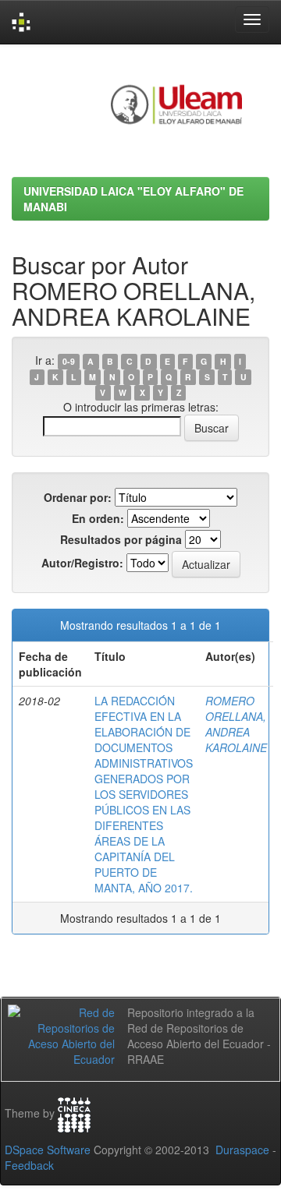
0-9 (68, 361)
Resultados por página (121, 539)
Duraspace (242, 1149)
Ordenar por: (78, 497)
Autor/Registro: (82, 562)
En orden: (98, 518)
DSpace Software (48, 1149)
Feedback (29, 1165)
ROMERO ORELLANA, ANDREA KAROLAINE (236, 724)
